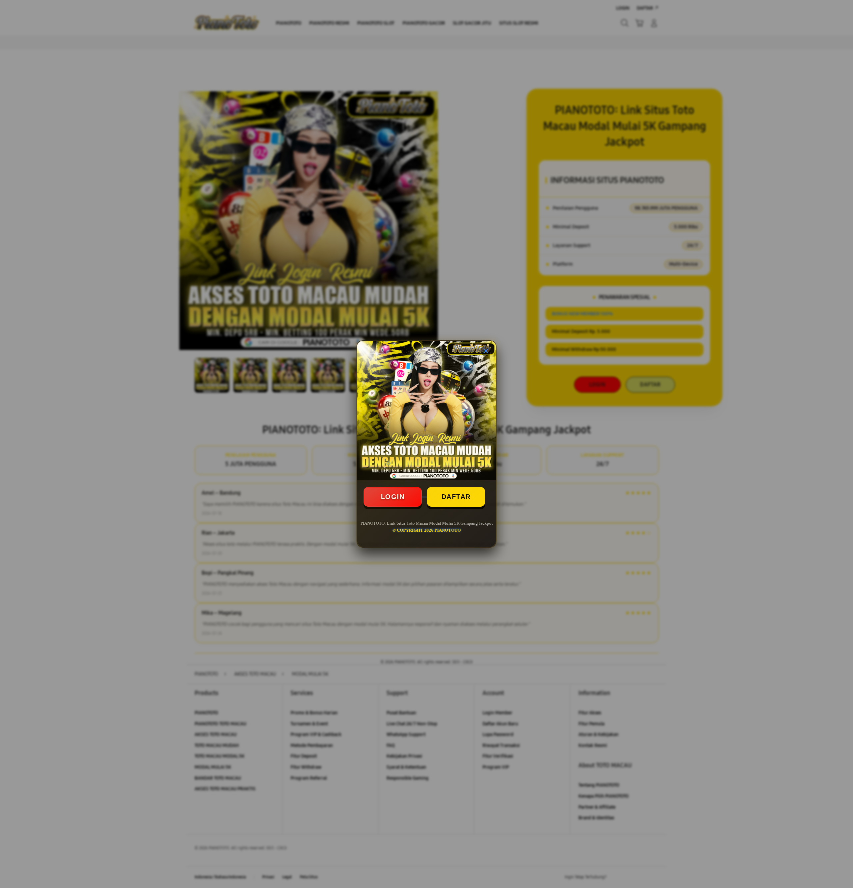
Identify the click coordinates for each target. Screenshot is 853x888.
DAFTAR (456, 496)
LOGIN (393, 496)
